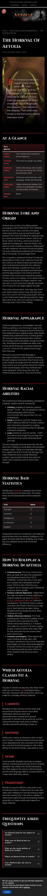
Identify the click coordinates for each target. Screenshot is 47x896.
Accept (7, 892)
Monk (9, 756)
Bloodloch (35, 598)
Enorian (10, 600)
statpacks (17, 490)
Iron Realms (15, 5)
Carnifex (12, 704)
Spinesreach (19, 600)
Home (4, 31)
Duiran (30, 600)
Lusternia (33, 5)
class (22, 690)
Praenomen (14, 783)
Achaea (24, 5)
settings (27, 887)
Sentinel (12, 733)
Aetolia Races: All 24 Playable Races (23, 31)
